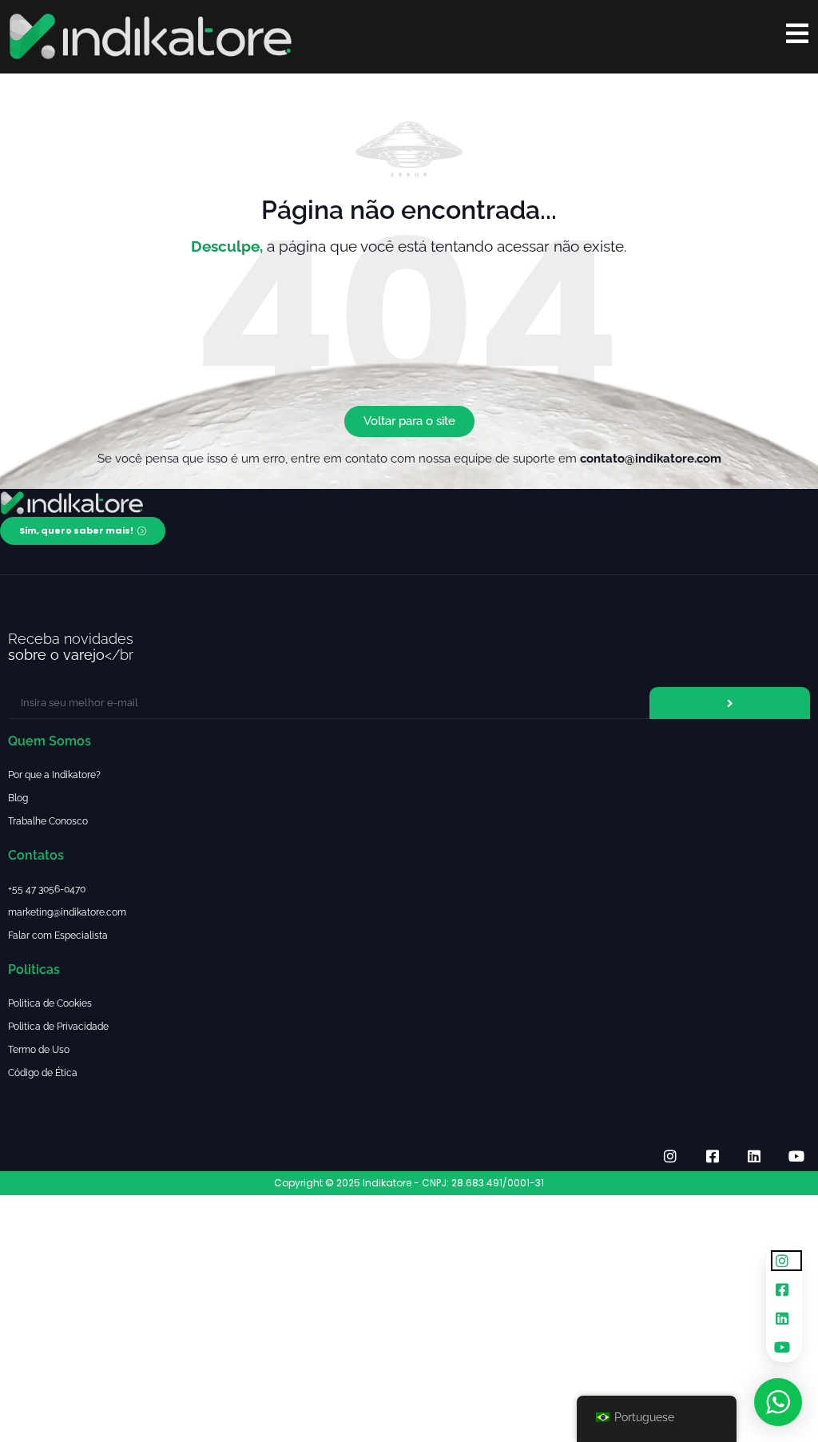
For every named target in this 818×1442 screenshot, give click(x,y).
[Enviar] (729, 703)
